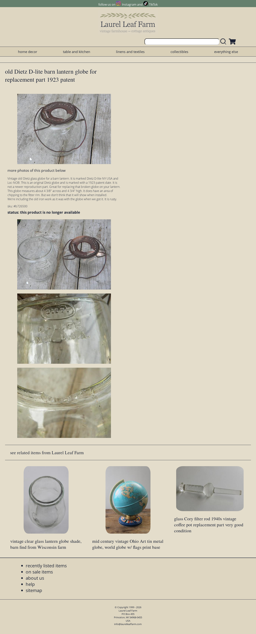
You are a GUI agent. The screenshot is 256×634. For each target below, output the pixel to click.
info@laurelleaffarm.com (128, 624)
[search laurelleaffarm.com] (224, 41)
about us (35, 578)
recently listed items (46, 565)
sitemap (34, 590)
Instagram (129, 4)
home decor (27, 51)
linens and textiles (130, 51)
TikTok (153, 4)
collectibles (179, 51)
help (30, 584)
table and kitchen (76, 51)
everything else (226, 51)
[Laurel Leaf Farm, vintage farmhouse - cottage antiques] (128, 22)
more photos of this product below (36, 170)
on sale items (39, 572)
